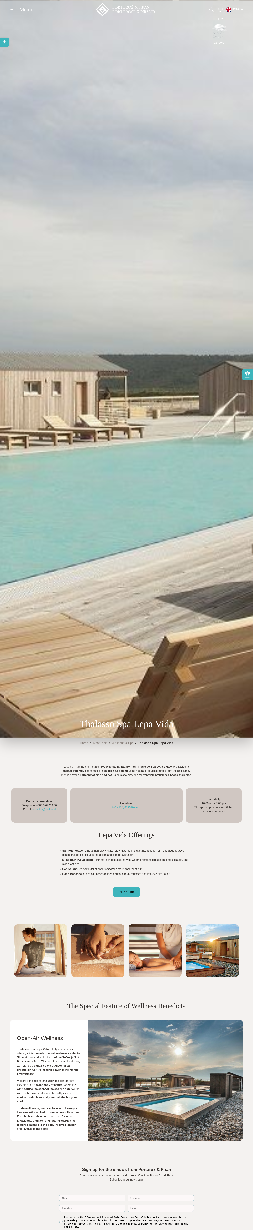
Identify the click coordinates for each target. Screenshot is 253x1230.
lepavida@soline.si (44, 809)
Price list (127, 892)
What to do (99, 743)
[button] (4, 42)
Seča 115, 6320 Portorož (127, 807)
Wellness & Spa (123, 743)
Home (84, 743)
